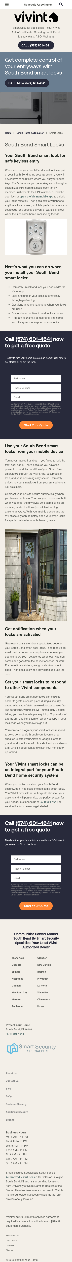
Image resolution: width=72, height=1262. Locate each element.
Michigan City (19, 992)
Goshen (16, 985)
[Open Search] (61, 4)
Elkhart (16, 971)
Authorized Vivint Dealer (21, 1177)
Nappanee (17, 978)
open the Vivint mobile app (36, 196)
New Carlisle (44, 964)
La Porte (42, 985)
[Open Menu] (7, 4)
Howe (40, 1006)
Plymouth (42, 978)
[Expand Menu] (36, 24)
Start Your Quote (36, 425)
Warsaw (16, 999)
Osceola (16, 964)
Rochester (17, 1006)
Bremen (41, 971)
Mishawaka (18, 957)
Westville (42, 992)
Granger (42, 957)
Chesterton (43, 999)
